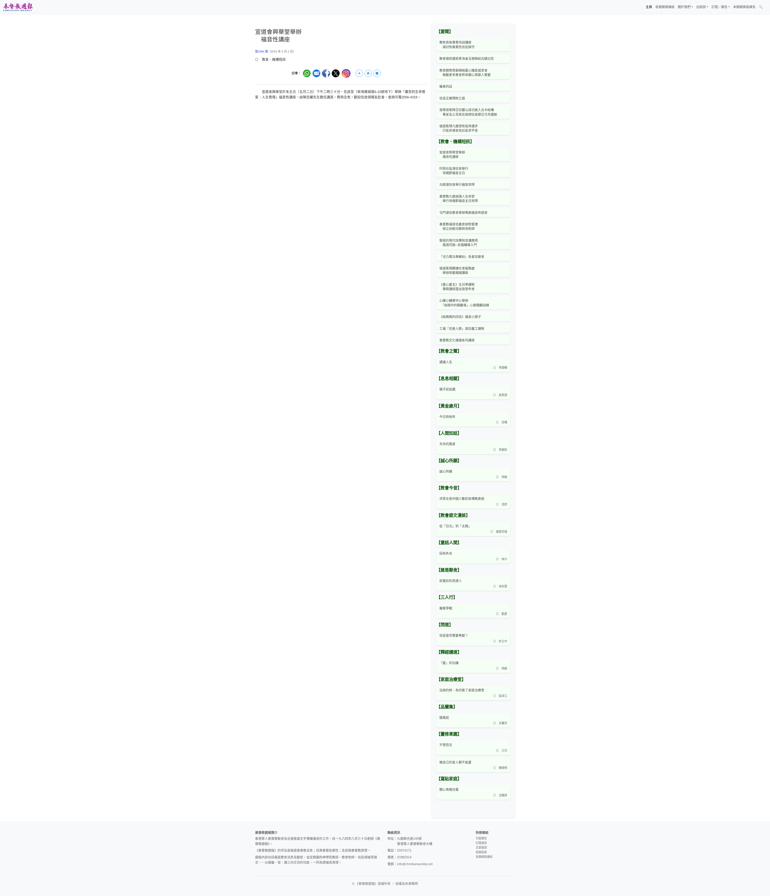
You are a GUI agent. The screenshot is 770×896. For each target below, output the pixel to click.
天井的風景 (447, 444)
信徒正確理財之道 (452, 98)
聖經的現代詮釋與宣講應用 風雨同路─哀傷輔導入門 (458, 243)
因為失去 (445, 553)
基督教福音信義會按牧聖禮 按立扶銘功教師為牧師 (458, 226)
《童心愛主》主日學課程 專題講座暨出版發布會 (457, 287)
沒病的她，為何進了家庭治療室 (461, 690)
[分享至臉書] (326, 73)
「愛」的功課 (449, 663)
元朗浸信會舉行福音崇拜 (457, 184)
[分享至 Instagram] (346, 73)
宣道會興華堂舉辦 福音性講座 (452, 154)
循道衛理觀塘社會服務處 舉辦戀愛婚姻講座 (457, 270)
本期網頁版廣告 (744, 7)
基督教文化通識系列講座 (457, 340)
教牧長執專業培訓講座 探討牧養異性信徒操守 (457, 44)
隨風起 (444, 717)
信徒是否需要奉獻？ (453, 635)
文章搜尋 (481, 847)
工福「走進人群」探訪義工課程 (461, 328)
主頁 (649, 7)
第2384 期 (261, 51)
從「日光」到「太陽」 (455, 526)
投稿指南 (481, 852)
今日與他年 (447, 416)
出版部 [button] (701, 7)
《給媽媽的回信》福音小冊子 (460, 316)
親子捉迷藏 (447, 389)
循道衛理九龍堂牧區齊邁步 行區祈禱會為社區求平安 (458, 128)
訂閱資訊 (481, 843)
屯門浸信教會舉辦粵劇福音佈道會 (463, 212)
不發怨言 (445, 745)
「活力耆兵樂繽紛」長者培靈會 (461, 256)
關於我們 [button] (684, 7)
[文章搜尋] (766, 7)
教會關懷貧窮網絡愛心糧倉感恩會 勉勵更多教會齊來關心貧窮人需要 (465, 73)
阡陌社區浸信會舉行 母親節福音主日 (453, 171)
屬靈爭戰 (445, 608)
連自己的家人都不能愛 (455, 762)
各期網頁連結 (665, 7)
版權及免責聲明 (406, 883)
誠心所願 (445, 471)
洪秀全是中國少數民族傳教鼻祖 (461, 498)
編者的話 (445, 86)
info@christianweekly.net (415, 864)
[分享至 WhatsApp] (307, 73)
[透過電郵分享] (316, 73)
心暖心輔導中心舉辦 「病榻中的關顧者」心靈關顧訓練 (464, 303)
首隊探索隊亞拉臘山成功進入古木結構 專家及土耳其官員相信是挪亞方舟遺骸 (468, 112)
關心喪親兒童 (449, 789)
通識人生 (445, 362)
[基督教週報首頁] (17, 7)
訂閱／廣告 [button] (719, 7)
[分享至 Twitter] (336, 73)
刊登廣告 (481, 838)
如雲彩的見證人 (450, 581)
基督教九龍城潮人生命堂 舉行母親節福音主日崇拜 (458, 199)
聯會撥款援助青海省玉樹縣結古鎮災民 (466, 58)
